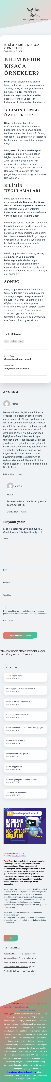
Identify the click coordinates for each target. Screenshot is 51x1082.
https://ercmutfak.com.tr (32, 650)
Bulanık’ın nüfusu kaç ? (15, 741)
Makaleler (16, 334)
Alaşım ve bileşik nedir (16, 368)
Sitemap (27, 654)
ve (21, 341)
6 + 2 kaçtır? (8, 620)
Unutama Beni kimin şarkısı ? (17, 754)
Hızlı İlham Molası (35, 12)
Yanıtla (20, 474)
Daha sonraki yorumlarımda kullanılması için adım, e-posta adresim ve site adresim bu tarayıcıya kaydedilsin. (25, 612)
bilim (14, 341)
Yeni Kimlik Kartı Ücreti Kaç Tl (15, 971)
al (6, 341)
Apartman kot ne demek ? (16, 793)
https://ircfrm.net (9, 650)
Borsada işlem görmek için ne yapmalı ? (22, 780)
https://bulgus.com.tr (11, 654)
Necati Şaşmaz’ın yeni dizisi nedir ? (20, 689)
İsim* (5, 570)
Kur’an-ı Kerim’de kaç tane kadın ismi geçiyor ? (25, 728)
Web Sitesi (7, 595)
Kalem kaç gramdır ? (14, 767)
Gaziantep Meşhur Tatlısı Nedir (16, 954)
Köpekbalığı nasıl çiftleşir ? (17, 715)
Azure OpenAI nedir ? (14, 676)
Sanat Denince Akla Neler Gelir (16, 962)
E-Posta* (6, 582)
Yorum (5, 538)
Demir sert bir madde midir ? (18, 702)
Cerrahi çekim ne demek (17, 359)
